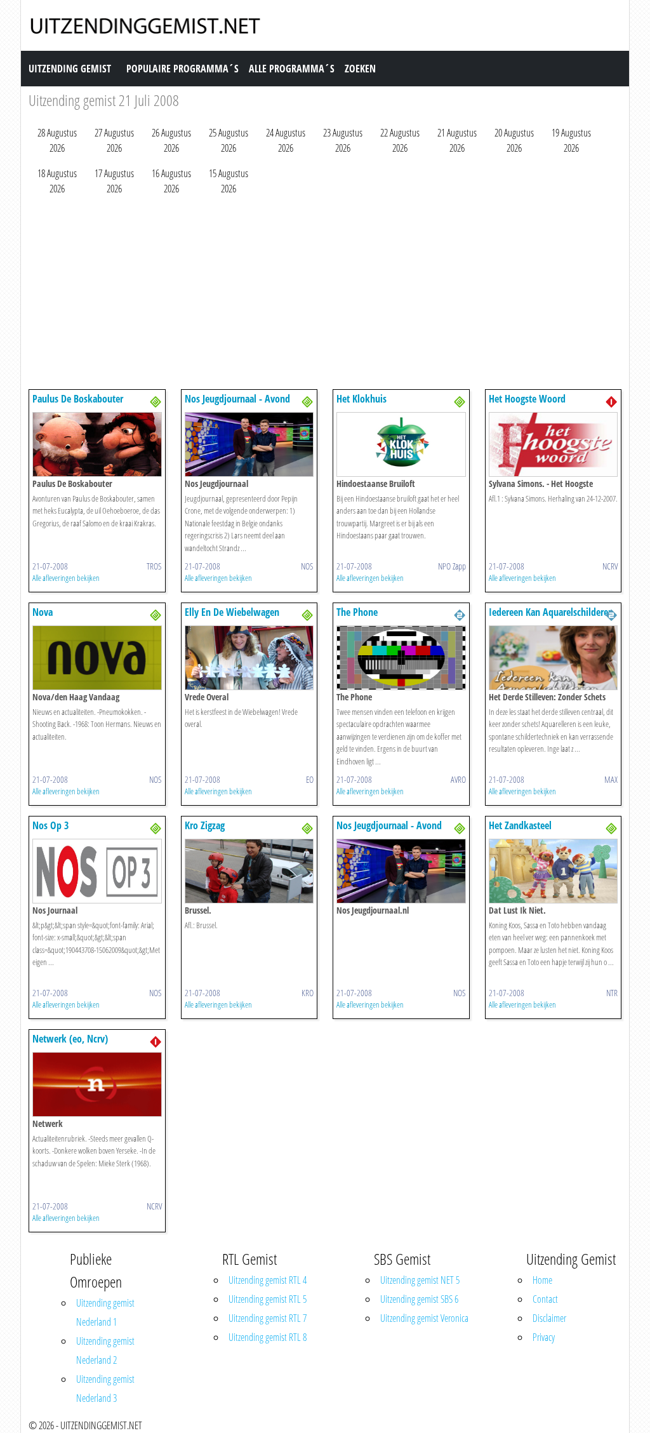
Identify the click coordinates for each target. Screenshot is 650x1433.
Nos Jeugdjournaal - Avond (237, 399)
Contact (545, 1299)
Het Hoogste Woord (527, 399)
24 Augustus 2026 (285, 140)
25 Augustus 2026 (228, 140)
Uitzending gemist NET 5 (420, 1280)
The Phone (357, 612)
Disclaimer (549, 1318)
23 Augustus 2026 (342, 140)
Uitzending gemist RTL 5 (268, 1299)
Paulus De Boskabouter (77, 399)
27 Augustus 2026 (114, 140)
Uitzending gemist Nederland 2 (105, 1350)
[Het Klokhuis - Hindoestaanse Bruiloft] (401, 443)
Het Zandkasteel (520, 825)
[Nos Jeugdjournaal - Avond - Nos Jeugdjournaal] (249, 443)
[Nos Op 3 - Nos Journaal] (97, 870)
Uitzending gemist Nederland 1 (105, 1312)
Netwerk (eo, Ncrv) (70, 1039)
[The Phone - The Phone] (401, 656)
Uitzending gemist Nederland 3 (105, 1388)
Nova (42, 612)
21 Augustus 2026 (457, 140)
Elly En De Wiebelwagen (232, 612)
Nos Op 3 (50, 825)
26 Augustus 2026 (171, 140)
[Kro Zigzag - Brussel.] (249, 870)
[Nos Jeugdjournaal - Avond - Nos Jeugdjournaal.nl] (401, 870)
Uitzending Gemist (70, 69)
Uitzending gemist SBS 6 (419, 1299)
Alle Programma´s (292, 69)
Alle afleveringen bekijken (66, 577)
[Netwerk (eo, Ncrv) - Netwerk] (97, 1083)
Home (542, 1280)
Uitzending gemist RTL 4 (268, 1280)
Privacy (544, 1337)
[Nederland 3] (155, 401)
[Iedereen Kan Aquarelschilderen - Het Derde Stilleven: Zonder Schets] (553, 656)
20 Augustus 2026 (514, 140)
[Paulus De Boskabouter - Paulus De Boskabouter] (97, 443)
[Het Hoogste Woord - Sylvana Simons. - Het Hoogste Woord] (553, 443)
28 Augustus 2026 (57, 140)
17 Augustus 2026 (114, 181)
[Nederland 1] (611, 401)
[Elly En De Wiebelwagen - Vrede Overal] (249, 656)
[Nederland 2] (459, 614)
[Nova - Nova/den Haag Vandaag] (97, 656)
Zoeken (360, 69)
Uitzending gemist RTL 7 (268, 1318)
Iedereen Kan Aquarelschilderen (551, 612)
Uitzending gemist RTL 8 (268, 1337)
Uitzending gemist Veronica (424, 1318)
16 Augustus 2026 (171, 181)
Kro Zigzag (205, 825)
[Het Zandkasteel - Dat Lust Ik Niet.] (553, 870)
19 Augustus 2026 (571, 140)
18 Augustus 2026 (57, 181)
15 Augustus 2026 (228, 181)
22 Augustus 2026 (400, 140)
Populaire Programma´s (182, 69)
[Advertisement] (325, 295)
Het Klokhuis (361, 399)
